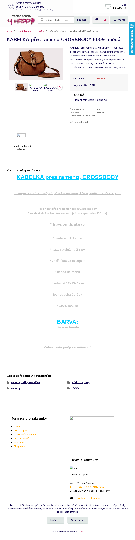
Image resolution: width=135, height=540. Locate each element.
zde (81, 531)
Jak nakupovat (22, 430)
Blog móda (20, 446)
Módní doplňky (24, 31)
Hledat (81, 20)
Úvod (9, 31)
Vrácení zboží (21, 438)
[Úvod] (21, 20)
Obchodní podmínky (25, 434)
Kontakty (19, 442)
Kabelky (40, 31)
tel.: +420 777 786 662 (30, 6)
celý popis (119, 67)
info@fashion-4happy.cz (88, 498)
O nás (17, 426)
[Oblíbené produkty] (96, 19)
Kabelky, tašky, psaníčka (25, 382)
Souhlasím (78, 520)
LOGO (75, 388)
